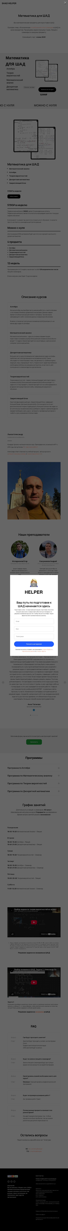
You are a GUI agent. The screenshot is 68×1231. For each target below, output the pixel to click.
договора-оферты (41, 651)
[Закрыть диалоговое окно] (65, 3)
